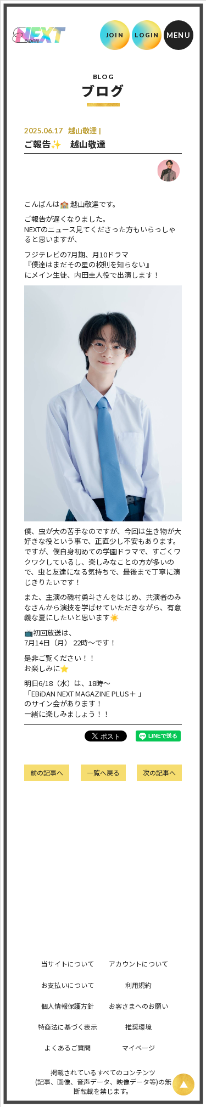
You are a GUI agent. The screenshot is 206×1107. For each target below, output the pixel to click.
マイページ (138, 1047)
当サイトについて (67, 963)
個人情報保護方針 (67, 1005)
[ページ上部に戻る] (183, 1084)
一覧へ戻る (103, 772)
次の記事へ (159, 772)
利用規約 (138, 985)
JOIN (114, 34)
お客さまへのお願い (138, 1005)
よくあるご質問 (67, 1047)
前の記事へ (46, 772)
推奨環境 (138, 1026)
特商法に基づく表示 (67, 1026)
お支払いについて (67, 985)
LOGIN (147, 34)
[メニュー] (178, 35)
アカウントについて (138, 963)
